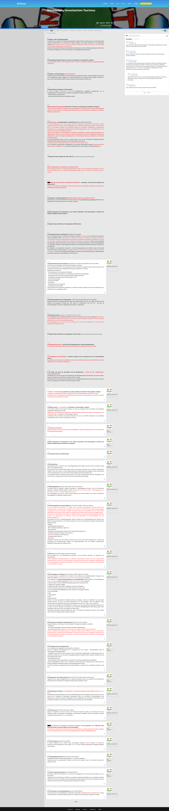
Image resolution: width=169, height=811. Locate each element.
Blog (118, 3)
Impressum (78, 809)
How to (123, 3)
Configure (104, 52)
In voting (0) (84, 30)
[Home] (21, 4)
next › (149, 92)
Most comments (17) (64, 30)
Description (37, 26)
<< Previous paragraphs (51, 33)
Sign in (136, 3)
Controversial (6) (73, 30)
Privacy (99, 809)
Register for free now (146, 3)
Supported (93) (90, 30)
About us (85, 809)
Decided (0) (79, 30)
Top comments (136, 38)
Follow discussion (105, 25)
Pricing (112, 3)
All (51, 30)
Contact (130, 3)
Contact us (70, 809)
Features (105, 3)
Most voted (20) (56, 30)
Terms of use (92, 809)
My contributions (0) (98, 30)
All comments (129, 38)
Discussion (44, 26)
